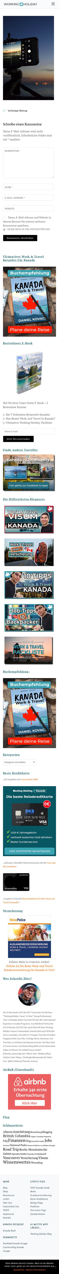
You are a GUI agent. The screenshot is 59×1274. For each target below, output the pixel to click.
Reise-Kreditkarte (39, 1198)
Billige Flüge (36, 1202)
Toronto (30, 1154)
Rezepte (52, 1146)
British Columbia (16, 1135)
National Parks (18, 1145)
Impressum (8, 1214)
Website (9, 208)
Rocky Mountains (31, 1149)
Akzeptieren (18, 1270)
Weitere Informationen (36, 1270)
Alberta (7, 1132)
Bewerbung (36, 1132)
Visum (43, 1157)
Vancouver (11, 1157)
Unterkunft (40, 1153)
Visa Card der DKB (29, 779)
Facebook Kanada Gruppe (15, 1243)
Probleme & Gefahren (41, 1146)
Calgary (33, 1137)
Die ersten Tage (38, 1210)
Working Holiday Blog (41, 1233)
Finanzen (16, 1140)
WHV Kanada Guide (40, 1187)
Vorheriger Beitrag (17, 110)
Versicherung (29, 1158)
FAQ (5, 1141)
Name (9, 187)
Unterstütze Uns (11, 1206)
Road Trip (11, 1149)
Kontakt (7, 1217)
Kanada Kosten (37, 1214)
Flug (28, 1141)
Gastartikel (35, 1141)
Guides (41, 1141)
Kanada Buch (9, 1230)
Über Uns (7, 1202)
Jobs (48, 1140)
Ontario (30, 1146)
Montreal (6, 1146)
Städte (23, 1153)
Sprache (16, 1153)
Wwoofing (37, 1162)
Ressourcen (8, 1195)
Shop (5, 1191)
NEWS (6, 1210)
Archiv (6, 1198)
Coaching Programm (44, 1137)
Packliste (34, 1206)
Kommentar (13, 150)
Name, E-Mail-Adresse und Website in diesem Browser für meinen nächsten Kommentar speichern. (27, 221)
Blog (5, 1187)
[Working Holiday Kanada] (20, 5)
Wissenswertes (17, 1162)
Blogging (47, 1132)
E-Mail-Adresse (15, 197)
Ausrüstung (21, 1131)
